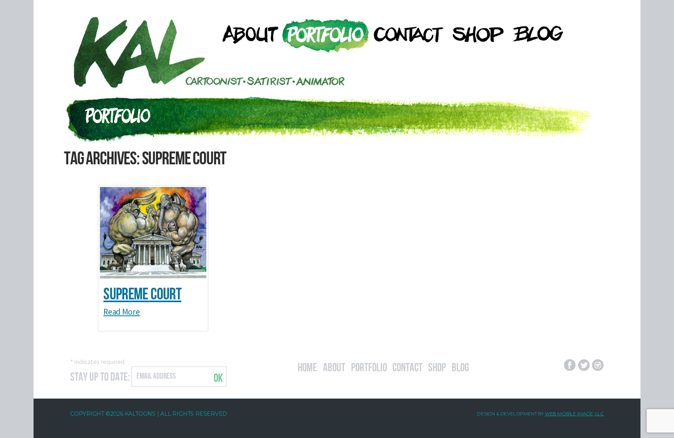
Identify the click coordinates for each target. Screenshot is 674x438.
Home (307, 366)
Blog (460, 366)
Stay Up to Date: (100, 375)
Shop (437, 366)
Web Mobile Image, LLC (574, 414)
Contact (407, 366)
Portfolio (369, 366)
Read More (121, 311)
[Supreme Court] (153, 233)
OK (218, 377)
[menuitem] (246, 34)
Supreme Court (142, 292)
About (334, 366)
